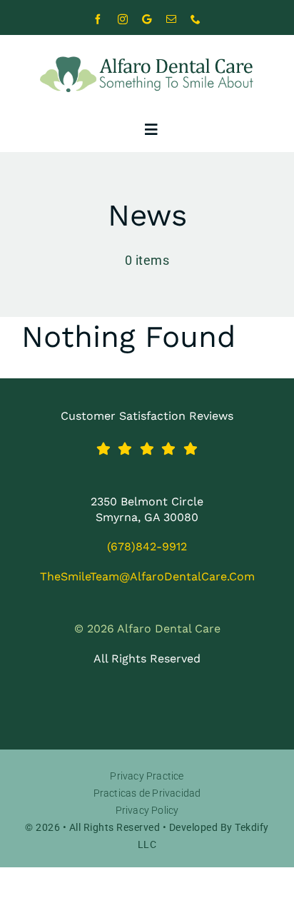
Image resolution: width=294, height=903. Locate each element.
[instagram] (123, 19)
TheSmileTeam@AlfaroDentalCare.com (147, 576)
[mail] (171, 19)
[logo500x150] (147, 47)
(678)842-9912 (147, 546)
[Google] (147, 19)
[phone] (196, 19)
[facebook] (98, 19)
